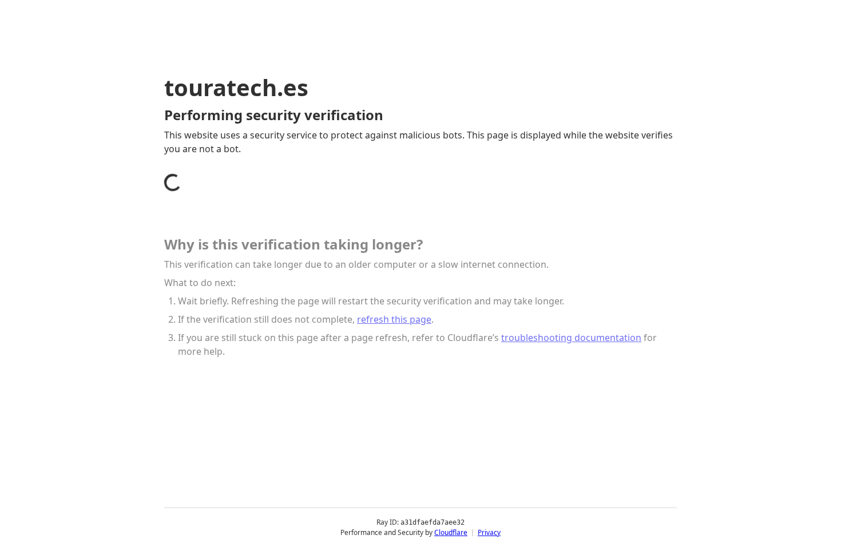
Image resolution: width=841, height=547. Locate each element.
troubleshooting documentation (571, 337)
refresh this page (394, 319)
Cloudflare (450, 532)
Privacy (489, 532)
